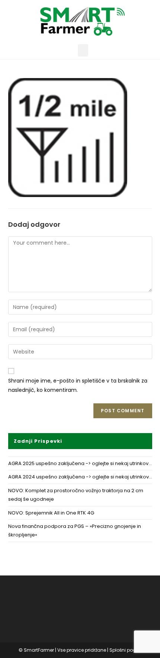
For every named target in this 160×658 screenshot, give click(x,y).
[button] (83, 50)
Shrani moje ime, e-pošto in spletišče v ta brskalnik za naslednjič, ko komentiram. (77, 385)
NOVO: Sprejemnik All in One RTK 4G (51, 512)
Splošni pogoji (125, 650)
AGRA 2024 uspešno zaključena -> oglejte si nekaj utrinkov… (80, 476)
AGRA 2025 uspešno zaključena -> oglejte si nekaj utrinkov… (80, 463)
